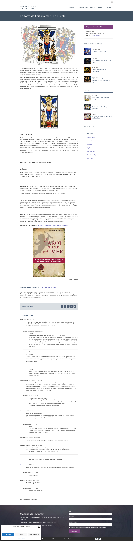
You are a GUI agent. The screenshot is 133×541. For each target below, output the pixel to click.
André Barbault (91, 137)
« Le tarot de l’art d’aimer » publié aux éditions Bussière (53, 225)
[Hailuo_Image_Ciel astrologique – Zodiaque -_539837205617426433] (87, 58)
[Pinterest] (71, 306)
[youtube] (100, 539)
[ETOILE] (87, 95)
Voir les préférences (34, 534)
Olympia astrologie (92, 155)
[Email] (74, 306)
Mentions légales (21, 538)
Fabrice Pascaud (48, 287)
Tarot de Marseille (95, 35)
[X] (65, 306)
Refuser (21, 534)
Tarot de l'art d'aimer (98, 27)
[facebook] (96, 539)
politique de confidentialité (45, 525)
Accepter (8, 534)
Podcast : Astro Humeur (99, 51)
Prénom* (71, 516)
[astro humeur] (87, 49)
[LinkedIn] (68, 306)
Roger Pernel (90, 158)
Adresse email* (73, 522)
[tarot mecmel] (87, 114)
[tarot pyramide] (87, 104)
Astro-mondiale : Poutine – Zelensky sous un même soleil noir (101, 80)
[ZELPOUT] (87, 76)
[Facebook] (61, 306)
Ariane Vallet (90, 141)
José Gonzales (91, 151)
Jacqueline (22, 464)
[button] (39, 526)
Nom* (70, 511)
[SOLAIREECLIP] (87, 67)
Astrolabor (89, 144)
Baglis (88, 148)
